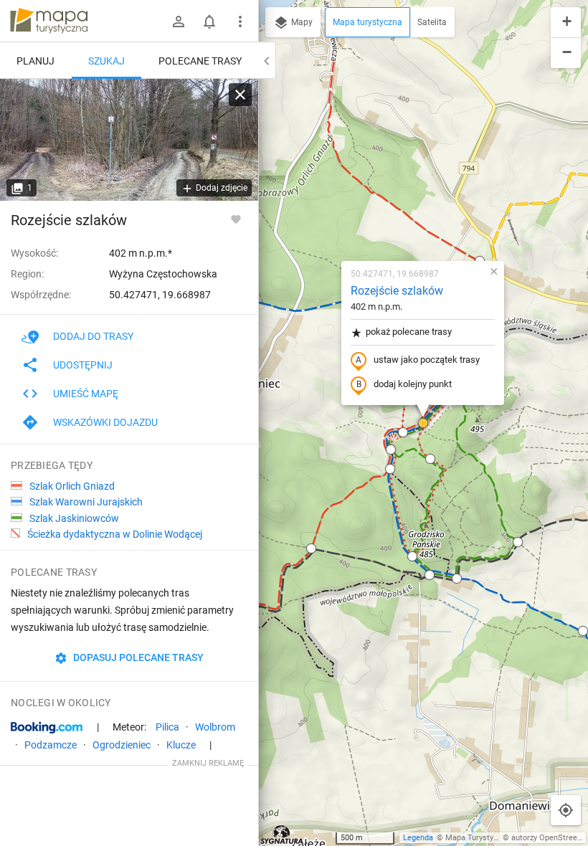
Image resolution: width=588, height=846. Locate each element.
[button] (583, 631)
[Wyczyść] (240, 94)
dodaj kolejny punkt (413, 384)
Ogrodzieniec (122, 745)
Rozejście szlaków (397, 291)
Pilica (167, 727)
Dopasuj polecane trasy (137, 657)
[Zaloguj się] (178, 21)
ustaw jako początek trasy (427, 359)
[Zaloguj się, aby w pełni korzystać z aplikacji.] (235, 218)
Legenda (418, 837)
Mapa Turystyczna (477, 837)
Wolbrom (215, 727)
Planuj (35, 61)
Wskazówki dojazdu (105, 422)
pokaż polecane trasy (409, 331)
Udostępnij (83, 365)
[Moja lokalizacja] (566, 810)
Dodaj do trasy (93, 336)
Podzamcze (50, 745)
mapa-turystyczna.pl (49, 21)
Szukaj (106, 61)
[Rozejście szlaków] (129, 140)
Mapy (301, 22)
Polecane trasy (200, 61)
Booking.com (46, 728)
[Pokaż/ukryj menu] (240, 21)
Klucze (181, 745)
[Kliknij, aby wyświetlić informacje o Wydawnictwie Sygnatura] (282, 834)
